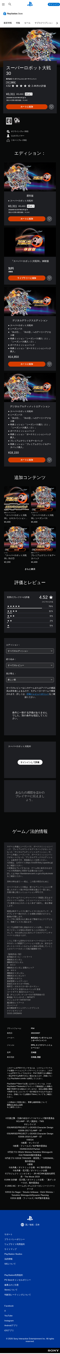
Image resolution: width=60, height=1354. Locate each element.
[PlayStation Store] (13, 13)
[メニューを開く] (3, 4)
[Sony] (53, 1352)
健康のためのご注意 (15, 1105)
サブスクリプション (44, 23)
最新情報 (8, 23)
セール (27, 23)
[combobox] (30, 651)
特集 (18, 23)
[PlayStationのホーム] (30, 4)
